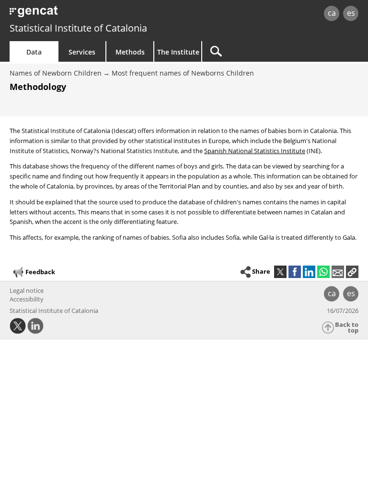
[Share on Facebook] (294, 272)
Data (34, 51)
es (351, 13)
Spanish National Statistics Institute (254, 150)
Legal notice (27, 290)
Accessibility (27, 299)
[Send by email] (338, 272)
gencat (79, 14)
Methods (130, 51)
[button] (352, 272)
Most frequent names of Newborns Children (183, 73)
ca (332, 13)
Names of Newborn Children (56, 73)
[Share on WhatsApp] (323, 272)
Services (82, 51)
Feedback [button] (40, 271)
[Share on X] (280, 272)
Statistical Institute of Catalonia (78, 28)
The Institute (178, 51)
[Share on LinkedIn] (309, 272)
